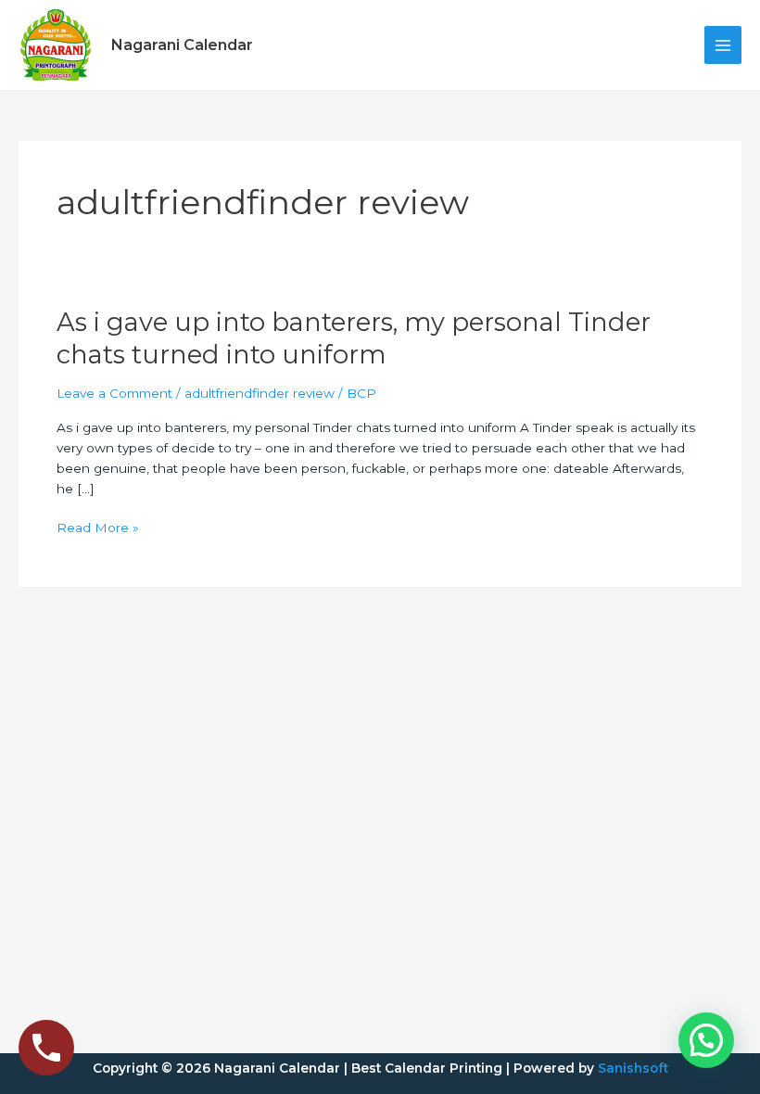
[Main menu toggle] (723, 45)
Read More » (98, 528)
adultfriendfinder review (259, 393)
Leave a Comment (114, 393)
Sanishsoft (633, 1068)
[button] (706, 1040)
